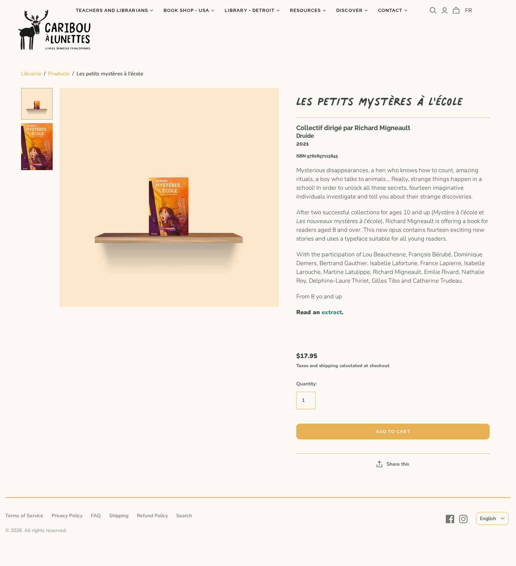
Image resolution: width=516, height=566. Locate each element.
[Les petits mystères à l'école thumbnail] (37, 104)
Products (59, 73)
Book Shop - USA (187, 10)
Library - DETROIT (249, 10)
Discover (349, 10)
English (488, 518)
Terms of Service (24, 515)
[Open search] (433, 10)
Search (184, 515)
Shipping (118, 515)
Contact (390, 10)
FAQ (96, 515)
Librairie (31, 73)
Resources (305, 10)
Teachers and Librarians (112, 10)
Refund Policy (152, 515)
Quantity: (306, 383)
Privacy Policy (67, 515)
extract (332, 312)
